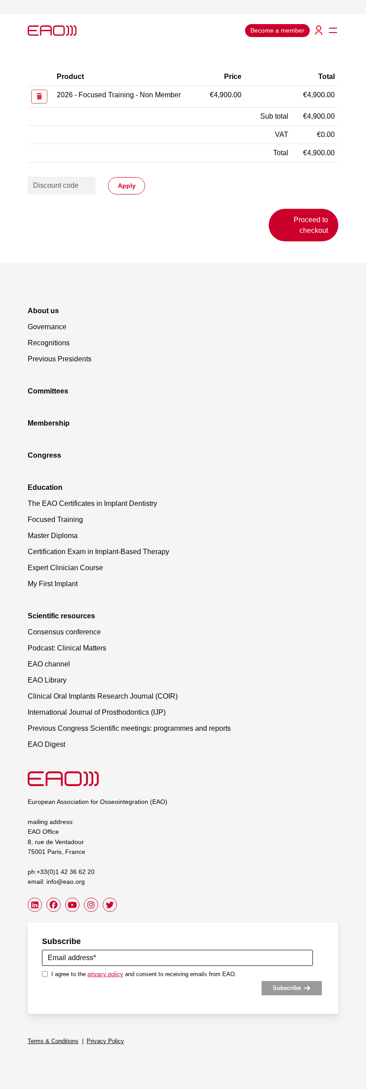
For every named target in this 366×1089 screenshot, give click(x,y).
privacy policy (105, 974)
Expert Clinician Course (65, 567)
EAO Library (47, 680)
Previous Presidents (60, 359)
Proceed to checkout (311, 225)
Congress (44, 455)
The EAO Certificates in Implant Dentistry (92, 503)
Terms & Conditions (53, 1041)
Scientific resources (61, 616)
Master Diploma (53, 535)
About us (43, 311)
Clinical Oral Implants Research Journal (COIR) (103, 696)
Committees (48, 391)
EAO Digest (46, 744)
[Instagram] (91, 905)
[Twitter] (110, 905)
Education (45, 487)
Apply (127, 185)
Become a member (277, 30)
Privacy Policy (105, 1041)
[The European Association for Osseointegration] (63, 778)
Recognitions (49, 343)
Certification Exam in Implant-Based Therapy (98, 551)
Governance (47, 327)
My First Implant (53, 584)
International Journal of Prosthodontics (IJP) (97, 712)
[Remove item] (39, 97)
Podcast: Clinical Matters (67, 648)
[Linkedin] (35, 905)
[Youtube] (72, 905)
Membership (49, 423)
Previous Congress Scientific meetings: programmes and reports (129, 728)
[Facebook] (53, 905)
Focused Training (55, 519)
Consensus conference (64, 632)
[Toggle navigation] (333, 30)
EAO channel (49, 664)
